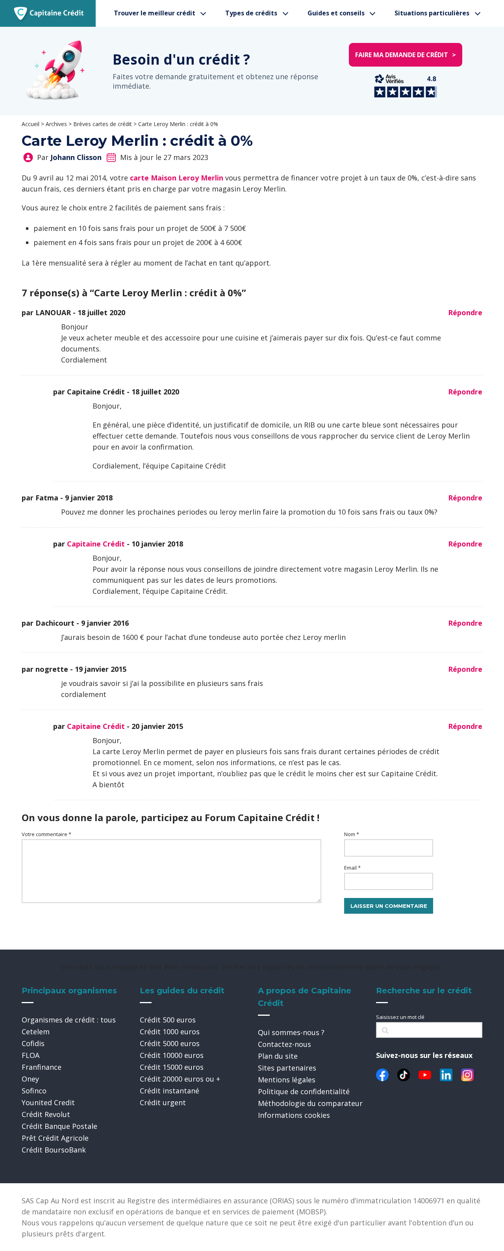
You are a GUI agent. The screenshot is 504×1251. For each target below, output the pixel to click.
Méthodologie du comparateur (310, 1103)
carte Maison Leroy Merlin (177, 177)
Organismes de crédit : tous (69, 1019)
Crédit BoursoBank (54, 1149)
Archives (56, 124)
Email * (352, 867)
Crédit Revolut (46, 1114)
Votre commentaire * (46, 834)
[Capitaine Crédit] (49, 13)
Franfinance (41, 1067)
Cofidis (33, 1043)
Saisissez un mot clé (400, 1017)
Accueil (30, 124)
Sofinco (34, 1090)
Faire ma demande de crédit (405, 54)
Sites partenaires (287, 1068)
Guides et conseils (336, 13)
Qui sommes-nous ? (291, 1032)
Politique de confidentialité (304, 1091)
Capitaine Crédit (96, 543)
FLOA (30, 1055)
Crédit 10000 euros (172, 1055)
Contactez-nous (284, 1044)
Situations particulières (432, 13)
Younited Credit (48, 1102)
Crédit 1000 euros (170, 1031)
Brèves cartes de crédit (102, 124)
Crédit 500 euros (168, 1019)
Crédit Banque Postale (59, 1126)
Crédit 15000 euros (172, 1067)
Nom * (351, 834)
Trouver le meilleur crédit (154, 13)
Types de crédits (251, 13)
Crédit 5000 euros (170, 1043)
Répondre (465, 312)
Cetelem (36, 1031)
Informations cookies (294, 1115)
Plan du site (278, 1056)
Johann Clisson (76, 157)
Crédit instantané (169, 1090)
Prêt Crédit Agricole (55, 1138)
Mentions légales (286, 1079)
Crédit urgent (163, 1102)
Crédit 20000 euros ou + (180, 1079)
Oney (30, 1079)
